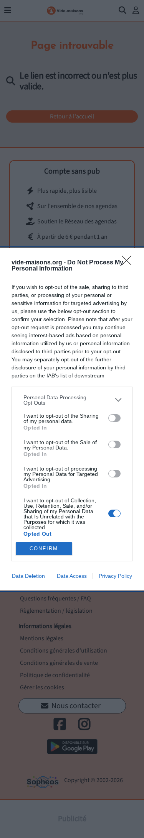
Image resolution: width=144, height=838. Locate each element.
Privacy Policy (115, 576)
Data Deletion (28, 576)
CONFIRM (44, 548)
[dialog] (72, 419)
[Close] (129, 263)
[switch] (114, 418)
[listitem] (72, 400)
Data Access (72, 576)
